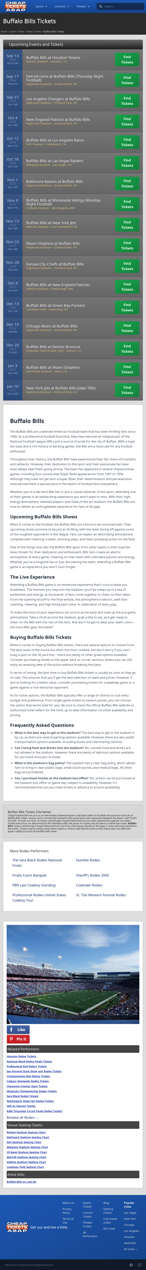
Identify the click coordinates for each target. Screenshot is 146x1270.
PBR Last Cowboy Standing (34, 885)
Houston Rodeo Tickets (21, 1056)
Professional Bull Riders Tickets (27, 1066)
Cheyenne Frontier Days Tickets (27, 1086)
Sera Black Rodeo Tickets (22, 1096)
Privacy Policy (67, 1210)
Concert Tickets (88, 1214)
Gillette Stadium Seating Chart (26, 1162)
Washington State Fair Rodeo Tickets (30, 1101)
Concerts (60, 6)
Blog (106, 1203)
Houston (129, 1237)
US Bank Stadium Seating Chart (27, 1152)
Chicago (129, 1225)
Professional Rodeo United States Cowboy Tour (39, 898)
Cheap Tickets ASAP (20, 1265)
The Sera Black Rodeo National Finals (37, 863)
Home (4, 31)
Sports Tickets (17, 31)
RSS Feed (109, 1228)
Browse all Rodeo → (23, 1117)
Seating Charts (108, 1210)
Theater (81, 6)
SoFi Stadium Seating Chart (24, 1142)
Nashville (130, 1243)
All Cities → (131, 1249)
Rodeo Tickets (34, 31)
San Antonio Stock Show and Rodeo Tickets (34, 1071)
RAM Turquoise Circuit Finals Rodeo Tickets (34, 1111)
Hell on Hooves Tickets (21, 1106)
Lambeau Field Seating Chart (25, 1167)
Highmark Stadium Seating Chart (28, 1137)
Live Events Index (110, 1220)
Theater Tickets (88, 1224)
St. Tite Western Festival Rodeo (101, 895)
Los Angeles (131, 1231)
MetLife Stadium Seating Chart (26, 1157)
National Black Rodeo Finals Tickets (29, 1061)
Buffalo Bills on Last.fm (21, 1182)
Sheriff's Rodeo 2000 (92, 875)
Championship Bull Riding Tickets (28, 1076)
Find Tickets (127, 59)
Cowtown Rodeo (89, 885)
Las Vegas (130, 1212)
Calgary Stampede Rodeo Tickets (28, 1081)
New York (130, 1219)
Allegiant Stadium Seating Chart (27, 1147)
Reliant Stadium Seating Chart (26, 1132)
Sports (40, 6)
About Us (68, 1203)
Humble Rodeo (88, 860)
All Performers (90, 1234)
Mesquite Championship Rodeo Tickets (32, 1091)
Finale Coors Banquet (29, 875)
